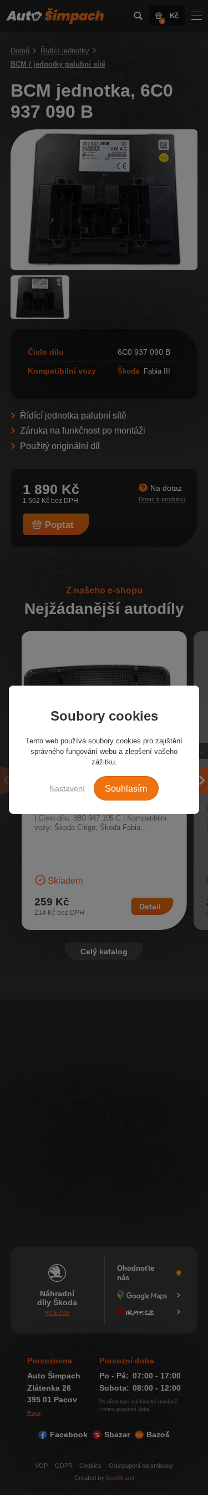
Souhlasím (126, 788)
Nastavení (67, 788)
